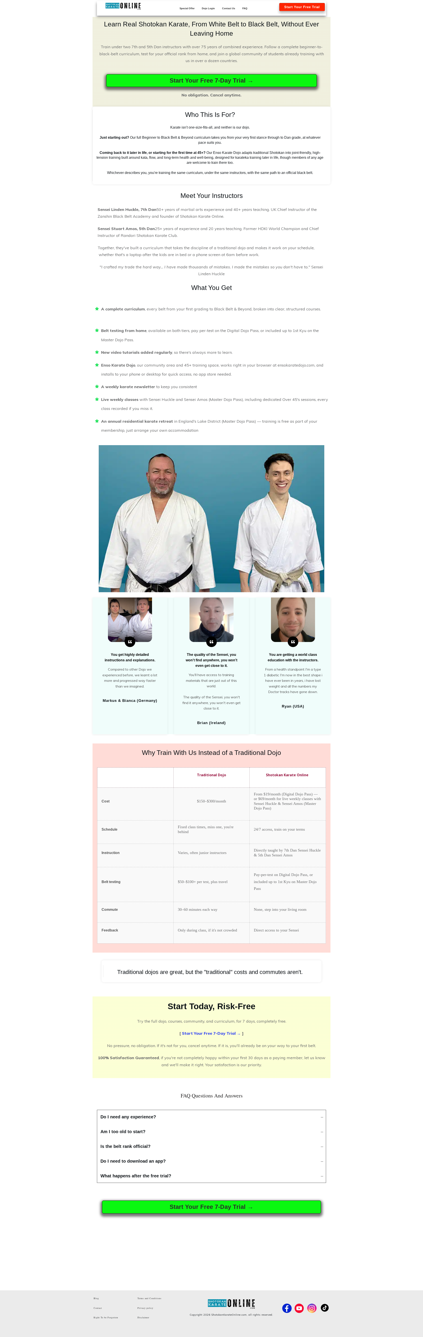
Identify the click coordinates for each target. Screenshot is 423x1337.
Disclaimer (143, 1317)
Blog (96, 1298)
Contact (98, 1307)
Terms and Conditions (149, 1298)
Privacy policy (145, 1307)
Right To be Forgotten (106, 1317)
